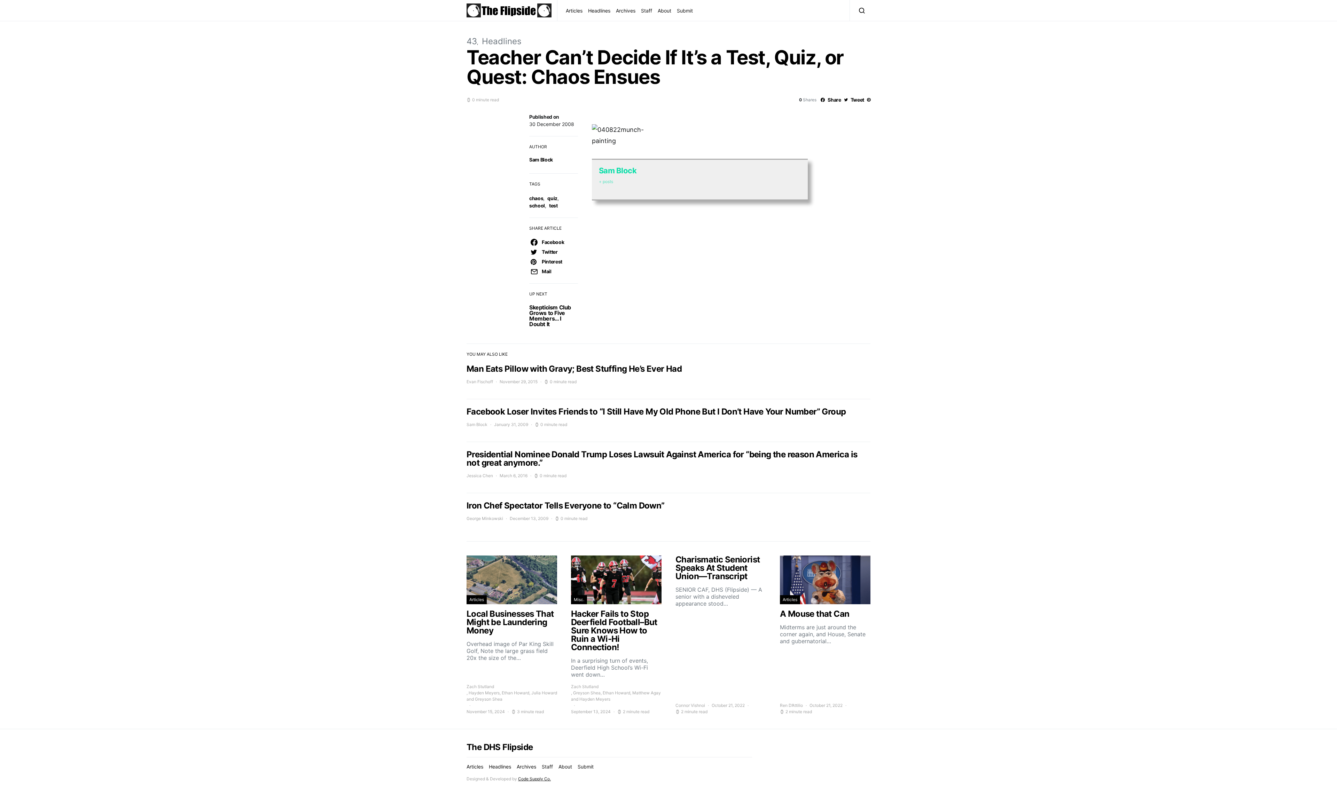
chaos (536, 198)
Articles (574, 11)
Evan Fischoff (480, 381)
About (664, 11)
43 (472, 41)
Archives (625, 11)
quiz (552, 198)
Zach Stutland (480, 686)
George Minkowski (485, 518)
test (553, 205)
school (537, 205)
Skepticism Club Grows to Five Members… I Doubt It (550, 316)
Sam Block (541, 160)
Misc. (579, 599)
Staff (646, 11)
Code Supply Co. (534, 778)
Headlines (599, 11)
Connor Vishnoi (690, 705)
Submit (685, 11)
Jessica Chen (480, 475)
